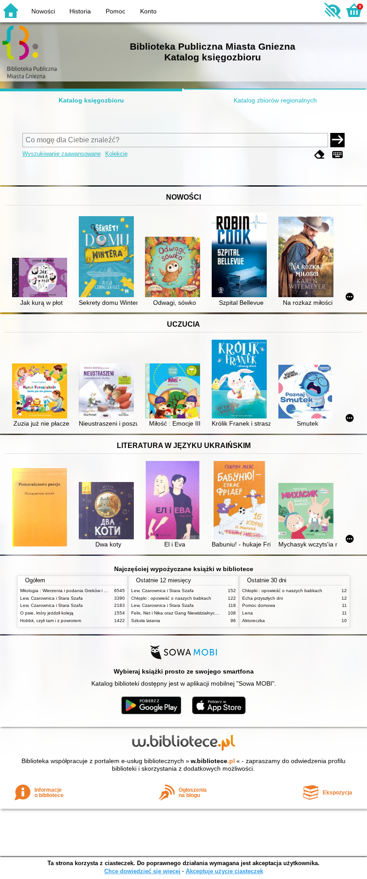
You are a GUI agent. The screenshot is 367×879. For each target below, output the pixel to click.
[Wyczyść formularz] (319, 154)
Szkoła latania (145, 620)
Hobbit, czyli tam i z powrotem (50, 620)
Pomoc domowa (258, 605)
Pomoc (115, 11)
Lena (247, 612)
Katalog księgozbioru (91, 100)
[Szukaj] (337, 140)
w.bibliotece (213, 760)
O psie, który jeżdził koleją (46, 612)
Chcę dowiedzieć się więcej (142, 871)
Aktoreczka (253, 620)
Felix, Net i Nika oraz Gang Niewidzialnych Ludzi (180, 612)
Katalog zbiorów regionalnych (275, 100)
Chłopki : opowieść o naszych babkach (171, 598)
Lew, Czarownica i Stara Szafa (51, 598)
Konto (148, 11)
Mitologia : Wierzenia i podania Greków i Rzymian (70, 590)
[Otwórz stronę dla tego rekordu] (41, 278)
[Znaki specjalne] (337, 154)
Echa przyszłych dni (262, 598)
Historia (80, 11)
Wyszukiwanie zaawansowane (61, 153)
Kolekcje (116, 153)
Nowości (43, 11)
